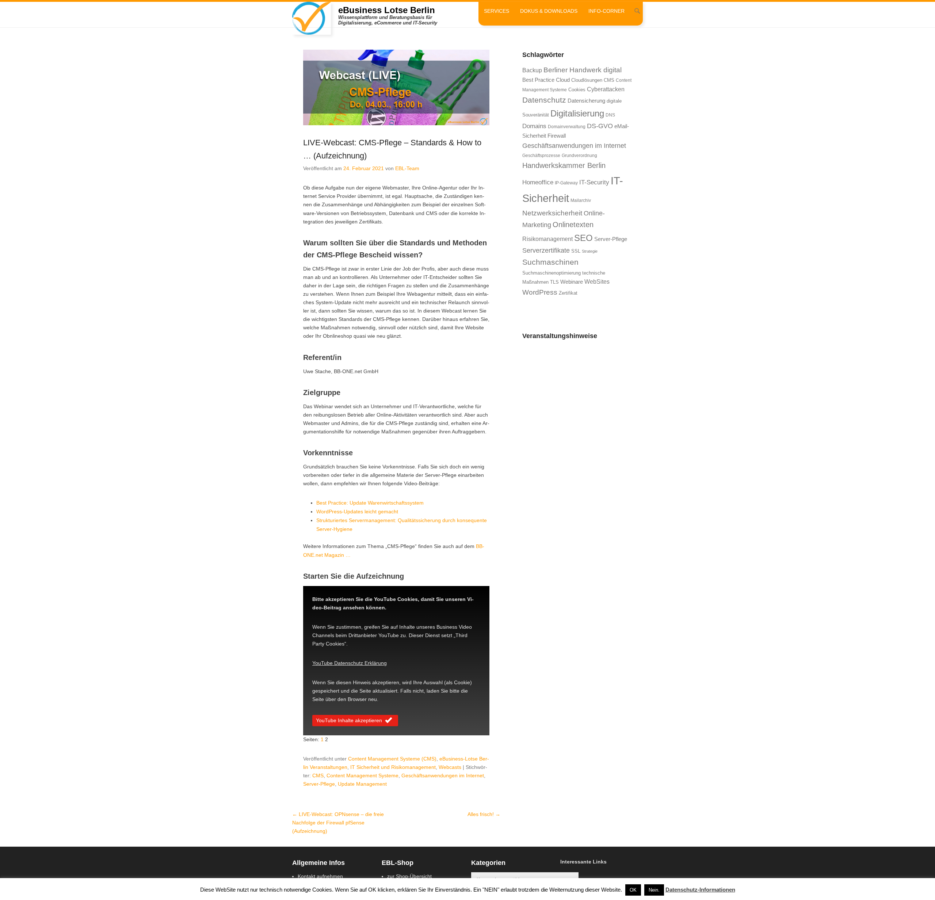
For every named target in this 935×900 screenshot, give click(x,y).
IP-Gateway (566, 182)
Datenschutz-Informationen (700, 889)
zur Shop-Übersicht (409, 876)
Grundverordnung (579, 155)
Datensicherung (586, 101)
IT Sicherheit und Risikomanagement (393, 767)
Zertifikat (568, 293)
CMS (318, 775)
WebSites (597, 282)
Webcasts (450, 767)
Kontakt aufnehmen (320, 876)
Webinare (571, 282)
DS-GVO (600, 126)
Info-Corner (606, 11)
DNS (610, 115)
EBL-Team (407, 168)
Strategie (590, 251)
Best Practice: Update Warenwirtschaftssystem (370, 503)
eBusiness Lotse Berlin (386, 10)
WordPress (539, 292)
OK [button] (633, 890)
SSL (575, 251)
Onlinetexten (573, 225)
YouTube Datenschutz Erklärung (349, 663)
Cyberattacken (606, 89)
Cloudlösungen (586, 80)
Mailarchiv (580, 200)
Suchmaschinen (550, 262)
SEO (583, 238)
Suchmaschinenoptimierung (551, 273)
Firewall (556, 136)
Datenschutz (544, 100)
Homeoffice (537, 182)
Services (496, 11)
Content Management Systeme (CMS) (392, 759)
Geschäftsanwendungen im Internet (442, 775)
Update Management (362, 784)
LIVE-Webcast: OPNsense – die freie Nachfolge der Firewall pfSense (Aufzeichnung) (338, 822)
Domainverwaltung (566, 126)
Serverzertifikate (546, 250)
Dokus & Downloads (548, 11)
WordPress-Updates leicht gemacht (357, 511)
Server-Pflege (319, 784)
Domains (534, 126)
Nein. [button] (654, 890)
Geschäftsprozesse (541, 155)
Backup (532, 70)
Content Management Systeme (362, 775)
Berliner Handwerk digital (582, 70)
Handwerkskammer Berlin (564, 165)
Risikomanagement (547, 239)
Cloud (563, 80)
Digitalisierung (577, 113)
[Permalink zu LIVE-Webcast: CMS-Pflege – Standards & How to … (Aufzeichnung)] (396, 87)
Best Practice (538, 80)
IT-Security (594, 182)
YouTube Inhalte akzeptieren (349, 720)
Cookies (576, 89)
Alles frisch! (484, 814)
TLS (554, 282)
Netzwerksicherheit (552, 213)
